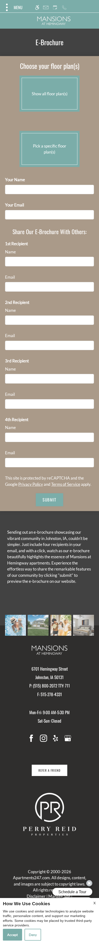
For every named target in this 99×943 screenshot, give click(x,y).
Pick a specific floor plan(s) (49, 149)
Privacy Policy (30, 484)
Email (10, 277)
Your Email (14, 204)
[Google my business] (67, 737)
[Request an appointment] (55, 7)
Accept (12, 935)
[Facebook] (31, 737)
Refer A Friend (49, 770)
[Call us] (64, 7)
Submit (49, 500)
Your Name (15, 179)
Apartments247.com (31, 877)
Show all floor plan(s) (50, 93)
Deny (33, 935)
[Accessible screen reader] (37, 7)
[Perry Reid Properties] (49, 814)
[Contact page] (45, 7)
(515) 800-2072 (51, 685)
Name (10, 251)
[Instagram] (43, 737)
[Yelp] (55, 737)
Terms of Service (65, 484)
